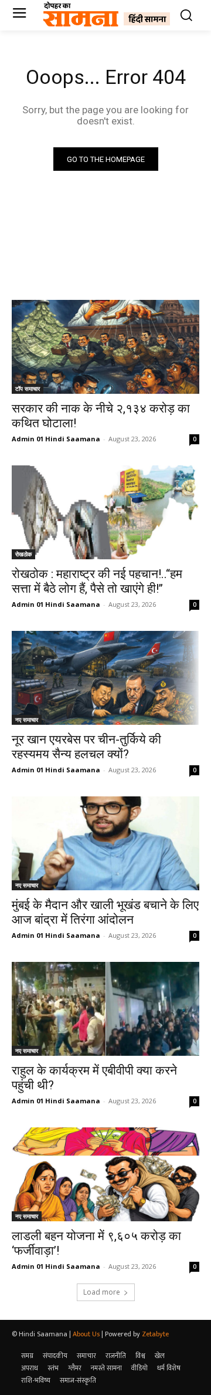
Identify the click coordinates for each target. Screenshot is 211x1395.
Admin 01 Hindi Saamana (56, 438)
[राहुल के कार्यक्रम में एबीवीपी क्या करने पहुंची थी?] (105, 1009)
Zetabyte (155, 1334)
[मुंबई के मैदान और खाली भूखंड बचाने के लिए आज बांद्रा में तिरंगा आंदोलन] (105, 843)
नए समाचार (26, 719)
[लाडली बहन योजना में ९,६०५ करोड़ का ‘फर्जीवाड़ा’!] (105, 1174)
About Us (86, 1334)
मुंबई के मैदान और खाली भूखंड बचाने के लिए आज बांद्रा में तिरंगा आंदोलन (105, 912)
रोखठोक (23, 554)
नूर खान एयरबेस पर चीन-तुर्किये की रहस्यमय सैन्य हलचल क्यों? (86, 746)
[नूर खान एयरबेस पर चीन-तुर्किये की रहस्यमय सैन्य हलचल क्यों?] (105, 678)
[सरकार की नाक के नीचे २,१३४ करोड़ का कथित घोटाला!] (105, 347)
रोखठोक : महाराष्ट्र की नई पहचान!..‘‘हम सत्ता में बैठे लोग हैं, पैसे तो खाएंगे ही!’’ (97, 581)
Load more (101, 1292)
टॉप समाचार (27, 388)
